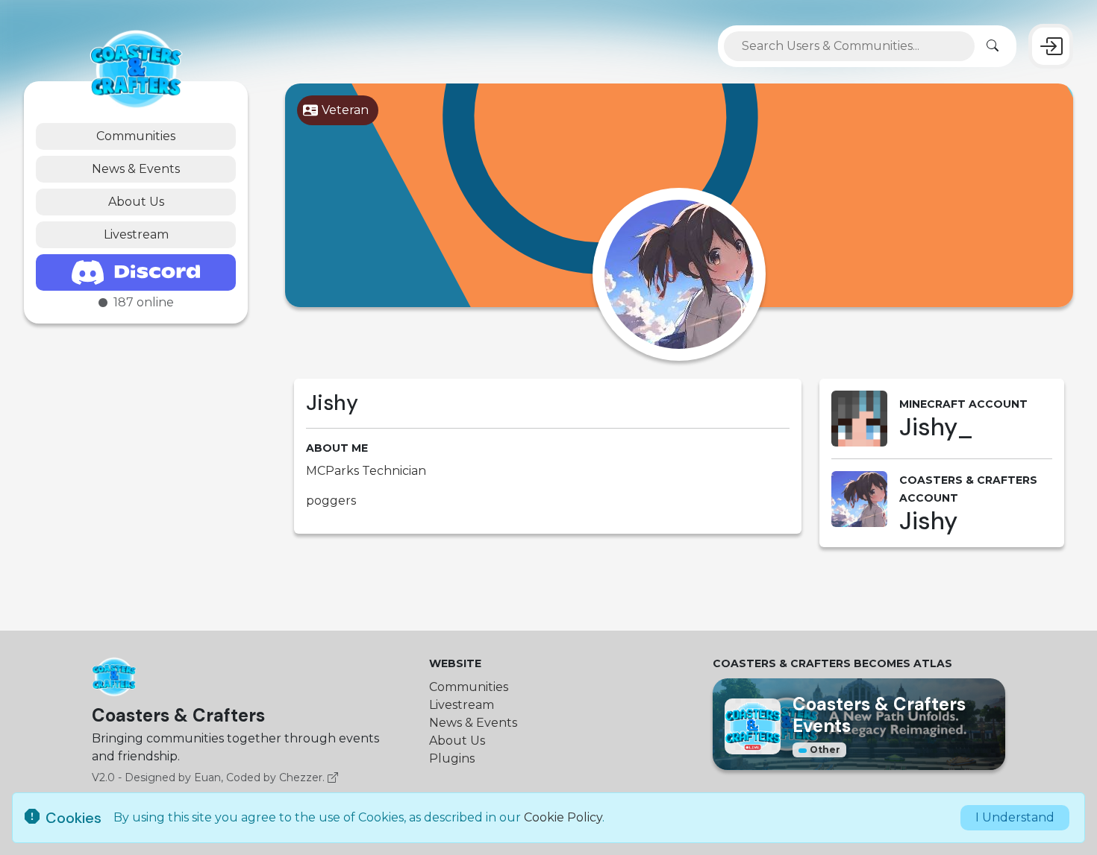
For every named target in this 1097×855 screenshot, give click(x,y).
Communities (135, 136)
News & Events (136, 169)
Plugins (452, 758)
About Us (136, 202)
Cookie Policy (563, 817)
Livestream (136, 234)
